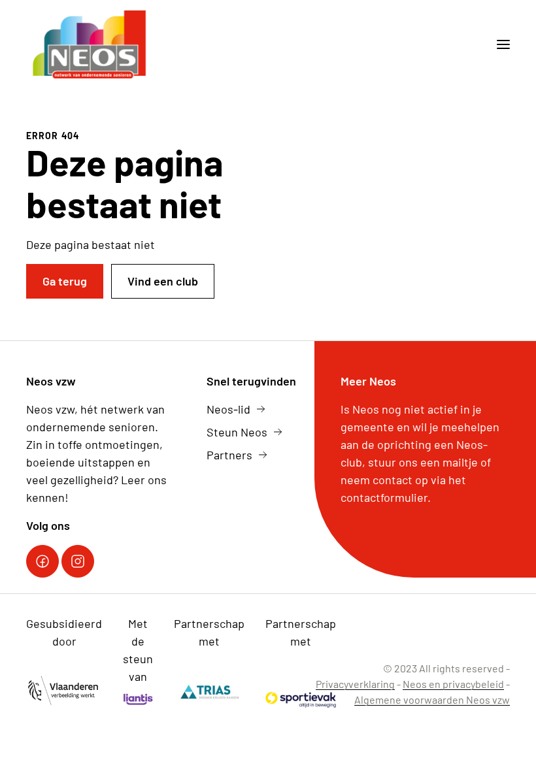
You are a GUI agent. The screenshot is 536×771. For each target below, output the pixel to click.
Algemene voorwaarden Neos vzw (432, 699)
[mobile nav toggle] (498, 44)
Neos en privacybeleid (453, 684)
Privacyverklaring (355, 684)
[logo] (91, 44)
